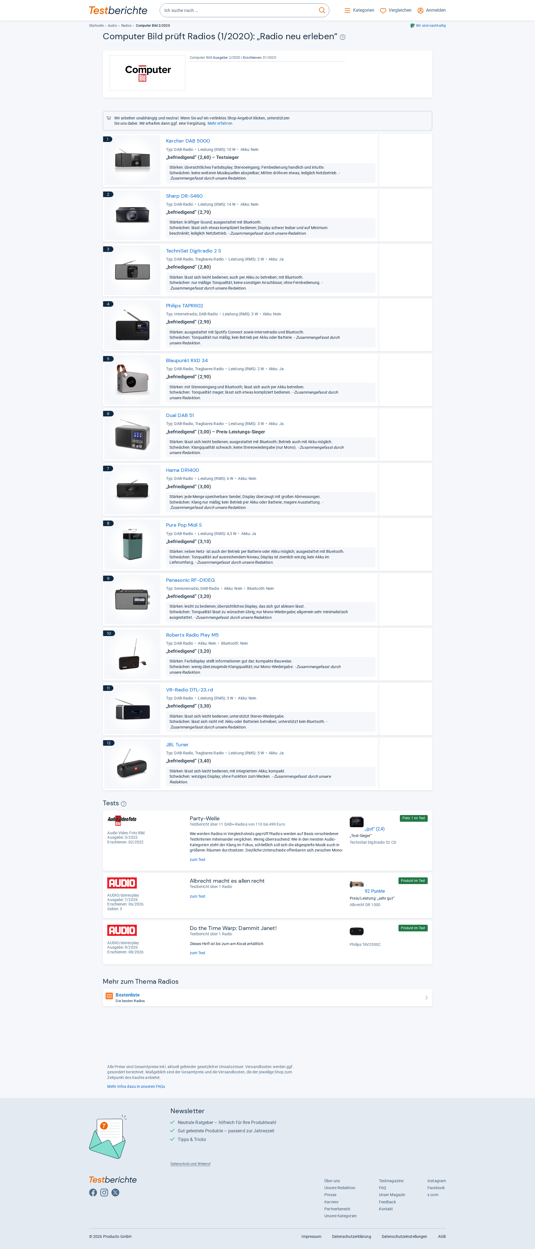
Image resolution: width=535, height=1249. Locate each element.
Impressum (311, 1236)
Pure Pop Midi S (184, 525)
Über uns (332, 1181)
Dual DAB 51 (180, 415)
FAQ (382, 1188)
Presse (330, 1194)
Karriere (331, 1202)
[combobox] (237, 10)
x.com (432, 1194)
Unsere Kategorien (340, 1216)
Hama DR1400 (182, 470)
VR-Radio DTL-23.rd (189, 689)
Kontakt (386, 1209)
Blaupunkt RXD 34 (187, 360)
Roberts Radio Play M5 (192, 635)
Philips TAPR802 (184, 305)
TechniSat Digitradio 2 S (193, 250)
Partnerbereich (337, 1209)
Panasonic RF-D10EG (190, 580)
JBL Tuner (177, 744)
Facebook (436, 1188)
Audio (112, 26)
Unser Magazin (392, 1194)
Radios (126, 26)
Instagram (436, 1181)
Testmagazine (391, 1181)
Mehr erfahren (220, 123)
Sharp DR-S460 (184, 196)
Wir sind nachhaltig (431, 26)
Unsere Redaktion (339, 1188)
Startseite (96, 26)
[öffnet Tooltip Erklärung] (342, 37)
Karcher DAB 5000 (188, 141)
